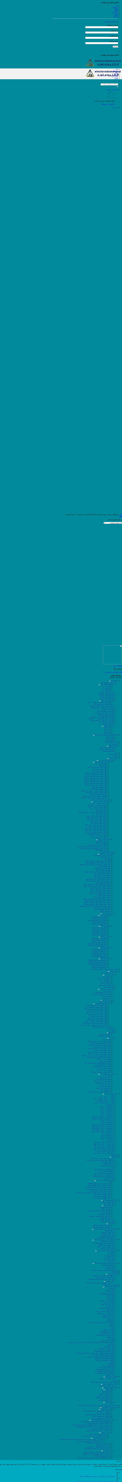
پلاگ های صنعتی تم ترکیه (103, 762)
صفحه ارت (111, 1030)
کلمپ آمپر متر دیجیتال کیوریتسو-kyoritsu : (101, 1279)
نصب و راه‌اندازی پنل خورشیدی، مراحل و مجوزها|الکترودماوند (98, 1476)
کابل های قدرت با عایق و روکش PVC (99, 1211)
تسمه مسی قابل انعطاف (103, 992)
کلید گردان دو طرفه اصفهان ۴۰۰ (104, 713)
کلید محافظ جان (109, 1346)
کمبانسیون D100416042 (99, 938)
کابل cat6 (115, 1272)
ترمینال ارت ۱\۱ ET (104, 978)
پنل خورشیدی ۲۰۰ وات (107, 1115)
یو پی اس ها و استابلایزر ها (110, 1407)
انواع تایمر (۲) (110, 1290)
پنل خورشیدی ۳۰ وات (107, 1122)
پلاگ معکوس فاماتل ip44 (103, 868)
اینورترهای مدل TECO (107, 1301)
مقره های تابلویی (109, 726)
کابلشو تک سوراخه (105, 1034)
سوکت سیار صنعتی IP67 (99, 837)
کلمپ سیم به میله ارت (103, 1070)
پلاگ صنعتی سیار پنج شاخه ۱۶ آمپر (96, 772)
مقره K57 (107, 731)
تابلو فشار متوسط (108, 751)
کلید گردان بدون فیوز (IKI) (102, 704)
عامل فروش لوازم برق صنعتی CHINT (106, 1239)
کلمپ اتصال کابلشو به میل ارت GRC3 (98, 1057)
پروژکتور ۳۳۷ (106, 1391)
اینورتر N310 (110, 1297)
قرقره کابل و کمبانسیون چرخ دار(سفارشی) (93, 848)
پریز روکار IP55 (106, 857)
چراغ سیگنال (110, 1310)
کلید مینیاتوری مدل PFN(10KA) (104, 1351)
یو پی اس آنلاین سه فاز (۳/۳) (98, 1434)
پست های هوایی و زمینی (106, 749)
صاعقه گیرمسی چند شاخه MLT (104, 1175)
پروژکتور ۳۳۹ (106, 1393)
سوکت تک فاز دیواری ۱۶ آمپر (97, 807)
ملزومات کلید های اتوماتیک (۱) (104, 1371)
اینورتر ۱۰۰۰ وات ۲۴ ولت (106, 1097)
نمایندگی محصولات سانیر (110, 1384)
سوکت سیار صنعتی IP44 (99, 836)
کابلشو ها (111, 1032)
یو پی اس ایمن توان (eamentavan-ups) (102, 1420)
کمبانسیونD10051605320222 (97, 946)
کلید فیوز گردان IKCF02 (106, 695)
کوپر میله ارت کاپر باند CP (102, 1081)
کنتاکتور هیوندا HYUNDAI (106, 1238)
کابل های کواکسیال (104, 1214)
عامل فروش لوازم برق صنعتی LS (107, 1250)
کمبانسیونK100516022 (99, 922)
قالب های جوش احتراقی (103, 1003)
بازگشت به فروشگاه (107, 104)
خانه (117, 6)
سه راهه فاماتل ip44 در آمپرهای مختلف (98, 879)
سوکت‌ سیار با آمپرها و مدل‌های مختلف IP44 (104, 969)
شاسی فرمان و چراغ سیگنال (105, 1335)
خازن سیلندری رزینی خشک (105, 1313)
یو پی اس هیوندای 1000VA (102, 1456)
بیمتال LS (111, 1254)
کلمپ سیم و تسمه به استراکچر (101, 1072)
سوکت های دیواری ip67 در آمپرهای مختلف (97, 904)
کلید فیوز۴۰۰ (106, 689)
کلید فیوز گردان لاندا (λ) (107, 698)
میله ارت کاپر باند (105, 1084)
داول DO (108, 1075)
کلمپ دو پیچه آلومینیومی (103, 1065)
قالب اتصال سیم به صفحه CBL (97, 1019)
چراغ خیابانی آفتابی (105, 1400)
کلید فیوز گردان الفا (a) (107, 697)
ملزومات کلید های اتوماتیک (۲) (104, 1373)
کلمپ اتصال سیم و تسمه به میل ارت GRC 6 (97, 1056)
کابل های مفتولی (105, 1218)
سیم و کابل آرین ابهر (108, 1201)
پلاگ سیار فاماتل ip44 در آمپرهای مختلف (98, 861)
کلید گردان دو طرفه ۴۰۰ (106, 709)
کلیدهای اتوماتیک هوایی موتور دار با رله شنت (100, 1357)
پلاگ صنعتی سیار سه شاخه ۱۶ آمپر (96, 783)
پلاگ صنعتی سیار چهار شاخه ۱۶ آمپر (95, 778)
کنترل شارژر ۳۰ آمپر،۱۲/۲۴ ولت (104, 1147)
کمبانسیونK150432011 (99, 953)
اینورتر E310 (110, 1292)
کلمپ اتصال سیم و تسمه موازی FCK (99, 1189)
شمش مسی (114, 1155)
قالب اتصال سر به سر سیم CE (97, 1014)
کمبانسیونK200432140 (99, 965)
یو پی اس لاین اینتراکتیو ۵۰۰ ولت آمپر (99, 1447)
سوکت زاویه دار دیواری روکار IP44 (96, 828)
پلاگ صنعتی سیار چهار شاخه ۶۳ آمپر (95, 781)
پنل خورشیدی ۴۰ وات (107, 1133)
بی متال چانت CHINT (107, 1241)
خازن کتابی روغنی (108, 1315)
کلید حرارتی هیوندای (108, 1234)
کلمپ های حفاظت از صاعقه (105, 1180)
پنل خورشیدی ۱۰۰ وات (107, 1108)
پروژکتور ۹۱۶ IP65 (105, 1394)
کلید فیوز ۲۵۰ (106, 688)
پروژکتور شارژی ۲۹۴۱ (103, 1398)
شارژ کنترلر (110, 1140)
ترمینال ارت (107, 976)
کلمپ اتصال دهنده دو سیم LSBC (100, 1043)
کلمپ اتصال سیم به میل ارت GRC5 (99, 1054)
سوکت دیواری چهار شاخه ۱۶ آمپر (100, 891)
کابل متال (111, 1223)
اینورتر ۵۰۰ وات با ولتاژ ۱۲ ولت (104, 1102)
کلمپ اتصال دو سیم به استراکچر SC (99, 1045)
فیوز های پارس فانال (107, 1340)
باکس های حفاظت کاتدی (106, 985)
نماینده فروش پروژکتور (111, 1387)
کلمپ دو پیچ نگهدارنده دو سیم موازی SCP (97, 1063)
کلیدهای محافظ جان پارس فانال (104, 1358)
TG (109, 1403)
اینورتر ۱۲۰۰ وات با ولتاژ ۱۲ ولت (104, 1099)
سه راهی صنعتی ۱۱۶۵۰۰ (99, 803)
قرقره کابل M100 (101, 841)
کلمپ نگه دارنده (109, 1178)
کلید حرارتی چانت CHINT (106, 1245)
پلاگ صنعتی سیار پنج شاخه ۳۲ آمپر (96, 774)
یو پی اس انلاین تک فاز (100, 1438)
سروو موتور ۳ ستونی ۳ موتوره (101, 1429)
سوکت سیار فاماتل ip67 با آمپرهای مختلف (97, 902)
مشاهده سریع (117, 665)
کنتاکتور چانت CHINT (107, 1248)
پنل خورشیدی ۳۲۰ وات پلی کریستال (103, 1126)
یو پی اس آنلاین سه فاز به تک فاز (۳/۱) (95, 1436)
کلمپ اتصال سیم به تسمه (102, 1050)
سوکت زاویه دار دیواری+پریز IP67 (96, 832)
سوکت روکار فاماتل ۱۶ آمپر (102, 897)
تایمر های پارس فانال (107, 1304)
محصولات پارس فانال (111, 1286)
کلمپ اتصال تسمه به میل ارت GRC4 (99, 1041)
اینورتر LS (111, 1252)
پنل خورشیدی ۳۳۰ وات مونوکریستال (102, 1129)
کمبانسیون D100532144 (99, 942)
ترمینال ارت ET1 (105, 980)
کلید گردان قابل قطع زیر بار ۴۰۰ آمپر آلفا (101, 718)
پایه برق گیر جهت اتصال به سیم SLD (102, 1158)
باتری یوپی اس (113, 744)
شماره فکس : (113, 36)
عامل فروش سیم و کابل (110, 1200)
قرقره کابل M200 (101, 843)
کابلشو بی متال (109, 740)
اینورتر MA (111, 1295)
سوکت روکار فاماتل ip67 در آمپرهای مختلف (97, 899)
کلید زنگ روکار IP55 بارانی (102, 909)
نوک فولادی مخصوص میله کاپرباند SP (99, 1092)
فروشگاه (115, 7)
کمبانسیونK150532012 (99, 956)
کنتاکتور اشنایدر (109, 1268)
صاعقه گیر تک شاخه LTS (106, 1171)
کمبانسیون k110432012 (99, 931)
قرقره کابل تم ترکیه (104, 839)
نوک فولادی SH (106, 1090)
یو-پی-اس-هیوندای (108, 1450)
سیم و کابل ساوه (109, 1205)
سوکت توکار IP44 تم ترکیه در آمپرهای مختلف (92, 812)
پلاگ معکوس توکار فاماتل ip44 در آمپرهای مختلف (95, 864)
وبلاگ (116, 9)
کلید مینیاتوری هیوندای (107, 1236)
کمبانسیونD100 (105, 937)
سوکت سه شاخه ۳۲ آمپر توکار (97, 834)
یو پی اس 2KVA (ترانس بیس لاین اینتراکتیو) (97, 1454)
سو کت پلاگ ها (113, 758)
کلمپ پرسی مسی (105, 1061)
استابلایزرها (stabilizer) (107, 1409)
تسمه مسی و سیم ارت (107, 989)
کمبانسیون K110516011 (99, 933)
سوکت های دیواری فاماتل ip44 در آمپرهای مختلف (95, 906)
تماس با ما (115, 13)
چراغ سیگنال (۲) (113, 754)
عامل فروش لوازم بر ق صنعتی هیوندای (105, 1229)
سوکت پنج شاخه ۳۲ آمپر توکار (101, 799)
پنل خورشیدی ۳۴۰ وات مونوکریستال (102, 1131)
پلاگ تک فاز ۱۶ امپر (101, 763)
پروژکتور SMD (109, 1402)
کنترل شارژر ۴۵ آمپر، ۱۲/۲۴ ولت (103, 1149)
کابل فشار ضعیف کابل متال (102, 1225)
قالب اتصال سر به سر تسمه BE (97, 1012)
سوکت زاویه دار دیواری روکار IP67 (96, 830)
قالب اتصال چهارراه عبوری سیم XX (95, 1009)
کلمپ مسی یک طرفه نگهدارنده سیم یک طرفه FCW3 (94, 1192)
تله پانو (116, 753)
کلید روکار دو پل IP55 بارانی (102, 908)
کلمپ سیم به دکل (105, 1068)
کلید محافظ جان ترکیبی (107, 1348)
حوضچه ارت (110, 1028)
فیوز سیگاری (110, 1337)
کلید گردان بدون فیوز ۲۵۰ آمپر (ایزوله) (102, 706)
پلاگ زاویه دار (102, 765)
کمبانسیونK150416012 (99, 951)
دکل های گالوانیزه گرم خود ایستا (104, 1169)
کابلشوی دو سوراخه (104, 1036)
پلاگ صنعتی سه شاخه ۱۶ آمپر (97, 767)
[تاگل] (99, 684)
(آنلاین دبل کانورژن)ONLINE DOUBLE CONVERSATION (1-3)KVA (81, 1439)
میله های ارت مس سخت (103, 1088)
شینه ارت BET (106, 983)
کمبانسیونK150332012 (99, 949)
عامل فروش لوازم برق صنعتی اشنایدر (106, 1263)
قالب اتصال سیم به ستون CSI (97, 1018)
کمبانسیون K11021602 (100, 927)
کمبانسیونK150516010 (99, 955)
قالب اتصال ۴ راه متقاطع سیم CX (96, 1005)
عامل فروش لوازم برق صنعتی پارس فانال (104, 1270)
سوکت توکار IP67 (101, 814)
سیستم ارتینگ (113, 971)
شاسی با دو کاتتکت (108, 1330)
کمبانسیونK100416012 (99, 918)
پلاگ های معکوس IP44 (103, 870)
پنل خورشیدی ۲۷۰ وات (107, 1120)
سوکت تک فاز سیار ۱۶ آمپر (98, 808)
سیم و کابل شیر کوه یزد (106, 1220)
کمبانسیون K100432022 (99, 917)
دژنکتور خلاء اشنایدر (108, 1265)
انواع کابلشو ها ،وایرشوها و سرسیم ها (106, 735)
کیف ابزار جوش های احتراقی (101, 1027)
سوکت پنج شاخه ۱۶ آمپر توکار (97, 805)
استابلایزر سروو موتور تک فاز (101, 1416)
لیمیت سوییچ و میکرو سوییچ (105, 1369)
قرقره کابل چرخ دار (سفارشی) (97, 845)
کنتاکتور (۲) (110, 1364)
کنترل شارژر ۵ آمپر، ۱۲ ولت (105, 1151)
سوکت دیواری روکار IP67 (99, 821)
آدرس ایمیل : (114, 30)
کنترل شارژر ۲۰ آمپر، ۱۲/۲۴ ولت (103, 1146)
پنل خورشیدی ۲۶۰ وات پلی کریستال (103, 1117)
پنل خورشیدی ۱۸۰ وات (107, 1111)
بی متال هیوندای (109, 1230)
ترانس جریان (110, 1306)
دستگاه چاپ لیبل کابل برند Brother (103, 1275)
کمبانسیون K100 (105, 915)
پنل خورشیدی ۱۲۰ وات (107, 1110)
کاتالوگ (116, 11)
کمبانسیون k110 (106, 926)
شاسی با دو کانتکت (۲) (107, 1331)
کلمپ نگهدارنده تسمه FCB (102, 1196)
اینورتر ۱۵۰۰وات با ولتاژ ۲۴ (105, 1101)
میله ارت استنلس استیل (103, 1083)
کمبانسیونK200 (105, 958)
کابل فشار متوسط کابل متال (101, 1227)
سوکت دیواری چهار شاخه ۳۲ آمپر (100, 893)
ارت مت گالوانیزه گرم (107, 973)
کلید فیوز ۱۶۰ (106, 686)
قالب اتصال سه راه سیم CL (113, 672)
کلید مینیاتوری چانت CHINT (105, 1247)
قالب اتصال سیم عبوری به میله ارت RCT (94, 1025)
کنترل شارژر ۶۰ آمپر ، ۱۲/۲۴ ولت (103, 1153)
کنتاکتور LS (110, 1261)
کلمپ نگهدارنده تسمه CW (102, 1194)
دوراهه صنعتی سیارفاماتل (102, 877)
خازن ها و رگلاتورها (108, 1317)
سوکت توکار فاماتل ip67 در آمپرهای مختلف (97, 886)
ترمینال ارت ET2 (105, 982)
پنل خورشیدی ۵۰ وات (107, 1137)
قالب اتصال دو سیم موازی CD (97, 1010)
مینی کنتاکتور (110, 1375)
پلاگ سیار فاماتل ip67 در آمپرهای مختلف (98, 863)
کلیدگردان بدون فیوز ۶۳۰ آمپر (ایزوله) (102, 720)
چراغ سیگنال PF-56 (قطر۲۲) (105, 1311)
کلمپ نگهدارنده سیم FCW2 (102, 1198)
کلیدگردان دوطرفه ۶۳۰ (107, 724)
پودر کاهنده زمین (109, 987)
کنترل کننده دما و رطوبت (106, 1378)
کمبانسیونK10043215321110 (97, 920)
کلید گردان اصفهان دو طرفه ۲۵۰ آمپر (99, 702)
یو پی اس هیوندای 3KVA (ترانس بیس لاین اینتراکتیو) (94, 1457)
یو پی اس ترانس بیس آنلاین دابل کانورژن (90, 1441)
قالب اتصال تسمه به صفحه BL (97, 1007)
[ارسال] (117, 86)
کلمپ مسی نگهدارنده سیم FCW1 (100, 1191)
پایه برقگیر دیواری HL (107, 1162)
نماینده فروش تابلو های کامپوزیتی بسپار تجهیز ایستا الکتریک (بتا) (98, 1405)
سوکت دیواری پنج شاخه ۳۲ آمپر (101, 890)
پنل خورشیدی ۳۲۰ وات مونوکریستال (102, 1128)
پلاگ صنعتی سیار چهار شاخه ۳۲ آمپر (95, 780)
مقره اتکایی (107, 733)
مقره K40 (107, 727)
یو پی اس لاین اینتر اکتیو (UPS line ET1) (98, 1443)
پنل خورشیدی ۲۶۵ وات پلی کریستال (103, 1119)
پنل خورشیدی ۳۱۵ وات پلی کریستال (103, 1124)
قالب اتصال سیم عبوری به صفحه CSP (95, 1023)
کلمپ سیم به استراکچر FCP (102, 1066)
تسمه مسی (107, 991)
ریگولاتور (111, 1324)
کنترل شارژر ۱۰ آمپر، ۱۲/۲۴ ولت (103, 1142)
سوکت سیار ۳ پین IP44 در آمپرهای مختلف (97, 900)
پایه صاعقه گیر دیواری (107, 1166)
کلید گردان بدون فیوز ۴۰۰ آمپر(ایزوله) (102, 707)
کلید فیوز (111, 1344)
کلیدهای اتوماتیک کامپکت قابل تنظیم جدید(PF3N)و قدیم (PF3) (95, 1353)
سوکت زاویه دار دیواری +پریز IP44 (96, 825)
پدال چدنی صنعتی (108, 1302)
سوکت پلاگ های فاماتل (107, 854)
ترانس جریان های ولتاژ (107, 1308)
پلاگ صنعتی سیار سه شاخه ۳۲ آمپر (96, 785)
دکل (113, 1167)
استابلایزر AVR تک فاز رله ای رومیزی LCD (97, 1411)
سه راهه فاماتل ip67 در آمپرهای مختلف (98, 881)
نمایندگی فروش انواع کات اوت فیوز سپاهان (104, 1382)
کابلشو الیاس (110, 738)
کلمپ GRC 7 (106, 1039)
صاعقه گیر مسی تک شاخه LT (105, 1173)
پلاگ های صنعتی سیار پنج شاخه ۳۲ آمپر (94, 796)
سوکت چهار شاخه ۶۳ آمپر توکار (97, 819)
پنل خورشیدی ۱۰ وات (107, 1106)
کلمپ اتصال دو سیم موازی (102, 1047)
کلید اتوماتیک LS (109, 1256)
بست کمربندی (109, 736)
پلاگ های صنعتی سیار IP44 (98, 794)
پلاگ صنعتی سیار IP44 (100, 769)
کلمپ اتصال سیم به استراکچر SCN (99, 1048)
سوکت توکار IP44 (101, 810)
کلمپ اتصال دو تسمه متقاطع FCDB (99, 1183)
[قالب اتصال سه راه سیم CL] (112, 664)
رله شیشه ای (110, 1321)
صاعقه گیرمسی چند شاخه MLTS (103, 1176)
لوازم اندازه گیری (112, 1274)
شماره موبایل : (113, 41)
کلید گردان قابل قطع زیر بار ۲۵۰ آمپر (102, 717)
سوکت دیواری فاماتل (104, 895)
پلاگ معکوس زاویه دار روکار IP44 (96, 792)
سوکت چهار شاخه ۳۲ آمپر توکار (97, 817)
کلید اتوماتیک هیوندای (107, 1232)
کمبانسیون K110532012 (99, 935)
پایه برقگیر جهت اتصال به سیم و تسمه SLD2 (100, 1160)
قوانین (116, 15)
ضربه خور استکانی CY (103, 1079)
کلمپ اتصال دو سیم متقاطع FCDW (99, 1185)
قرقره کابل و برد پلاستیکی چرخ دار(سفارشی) (92, 846)
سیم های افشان (105, 1207)
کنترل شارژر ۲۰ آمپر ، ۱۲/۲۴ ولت (103, 1144)
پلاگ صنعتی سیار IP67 (100, 771)
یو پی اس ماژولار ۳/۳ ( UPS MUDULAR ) (97, 1448)
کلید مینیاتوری (110, 1266)
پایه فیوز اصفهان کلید (107, 682)
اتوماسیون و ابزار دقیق (107, 747)
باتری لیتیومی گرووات (111, 742)
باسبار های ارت (109, 974)
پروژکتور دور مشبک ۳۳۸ (103, 1396)
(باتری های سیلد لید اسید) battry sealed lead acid (96, 1421)
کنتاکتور (111, 1362)
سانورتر (115, 756)
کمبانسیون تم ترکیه (108, 913)
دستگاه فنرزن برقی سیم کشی (104, 1277)
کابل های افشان (105, 1209)
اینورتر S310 (110, 1299)
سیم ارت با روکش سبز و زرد (101, 994)
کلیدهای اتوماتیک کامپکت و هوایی (104, 1355)
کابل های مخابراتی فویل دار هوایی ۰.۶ (99, 1216)
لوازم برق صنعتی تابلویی (110, 1284)
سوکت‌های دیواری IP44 (103, 882)
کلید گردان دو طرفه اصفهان (105, 711)
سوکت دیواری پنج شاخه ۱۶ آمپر (101, 888)
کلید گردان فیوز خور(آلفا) (106, 715)
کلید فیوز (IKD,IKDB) (107, 684)
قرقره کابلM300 (101, 850)
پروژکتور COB (109, 1389)
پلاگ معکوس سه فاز (104, 866)
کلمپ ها (111, 1037)
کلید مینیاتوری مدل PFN (106, 1349)
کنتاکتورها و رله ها (108, 1366)
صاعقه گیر (114, 1157)
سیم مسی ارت (106, 998)
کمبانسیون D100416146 (99, 940)
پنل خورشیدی (110, 1104)
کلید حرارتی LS (109, 1257)
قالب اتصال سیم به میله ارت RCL (96, 1021)
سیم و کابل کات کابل (107, 1221)
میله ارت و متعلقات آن (107, 1074)
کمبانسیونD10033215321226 (97, 944)
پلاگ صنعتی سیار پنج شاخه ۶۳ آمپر (96, 776)
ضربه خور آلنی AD (105, 1077)
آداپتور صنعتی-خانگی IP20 (102, 855)
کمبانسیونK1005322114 (99, 924)
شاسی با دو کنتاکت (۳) (107, 1333)
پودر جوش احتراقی (105, 1001)
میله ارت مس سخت (104, 1086)
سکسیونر (111, 1326)
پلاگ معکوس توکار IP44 (99, 787)
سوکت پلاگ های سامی (107, 852)
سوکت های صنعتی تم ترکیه (102, 801)
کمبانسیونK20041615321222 (97, 962)
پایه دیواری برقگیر (108, 1164)
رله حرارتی (110, 1319)
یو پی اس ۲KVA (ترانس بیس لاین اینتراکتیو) (97, 1452)
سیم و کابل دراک (109, 1203)
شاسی (112, 1328)
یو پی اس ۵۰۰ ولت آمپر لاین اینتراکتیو (99, 1430)
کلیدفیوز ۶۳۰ (106, 691)
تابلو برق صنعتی (113, 745)
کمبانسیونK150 (105, 947)
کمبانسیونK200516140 (99, 967)
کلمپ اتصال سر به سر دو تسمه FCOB (98, 1187)
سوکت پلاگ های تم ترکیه (106, 760)
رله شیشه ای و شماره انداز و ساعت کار (101, 1322)
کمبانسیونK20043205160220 (97, 964)
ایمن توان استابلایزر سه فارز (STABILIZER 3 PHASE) (93, 1427)
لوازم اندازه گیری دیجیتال (106, 1367)
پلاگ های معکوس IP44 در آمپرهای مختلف (97, 872)
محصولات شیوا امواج (111, 1376)
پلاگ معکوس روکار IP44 (99, 789)
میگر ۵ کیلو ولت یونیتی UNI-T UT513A (98, 1283)
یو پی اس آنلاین (106, 1432)
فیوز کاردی (110, 1339)
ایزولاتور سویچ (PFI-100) (106, 1293)
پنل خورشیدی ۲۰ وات (107, 1113)
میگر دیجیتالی (110, 1281)
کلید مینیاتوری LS (108, 1259)
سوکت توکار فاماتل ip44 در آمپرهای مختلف (97, 884)
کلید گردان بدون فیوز (107, 700)
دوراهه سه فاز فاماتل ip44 (102, 873)
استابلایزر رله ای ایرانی (103, 1412)
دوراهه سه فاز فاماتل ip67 (102, 875)
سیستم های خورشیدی (111, 1093)
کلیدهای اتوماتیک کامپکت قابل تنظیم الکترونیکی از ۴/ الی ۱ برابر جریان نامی (90, 1342)
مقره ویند (115, 1380)
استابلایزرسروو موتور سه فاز (101, 1418)
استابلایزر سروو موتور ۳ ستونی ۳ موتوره (98, 1414)
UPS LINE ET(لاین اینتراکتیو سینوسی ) (98, 1423)
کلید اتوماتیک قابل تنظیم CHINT (104, 1243)
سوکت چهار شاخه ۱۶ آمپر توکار (97, 816)
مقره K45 (107, 729)
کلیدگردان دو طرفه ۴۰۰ (106, 722)
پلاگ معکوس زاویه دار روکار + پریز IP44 (94, 790)
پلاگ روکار (107, 859)
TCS (109, 1182)
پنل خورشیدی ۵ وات (108, 1135)
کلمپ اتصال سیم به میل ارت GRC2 (99, 1052)
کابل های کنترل (106, 1212)
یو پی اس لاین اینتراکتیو (103, 1445)
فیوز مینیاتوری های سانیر (106, 1385)
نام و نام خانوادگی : (112, 25)
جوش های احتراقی (108, 1000)
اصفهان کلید (114, 680)
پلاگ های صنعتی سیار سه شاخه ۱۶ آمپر (94, 798)
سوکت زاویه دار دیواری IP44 (98, 827)
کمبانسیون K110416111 (99, 929)
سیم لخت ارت (106, 996)
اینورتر (112, 1095)
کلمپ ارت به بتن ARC (103, 1059)
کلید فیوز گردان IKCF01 (106, 693)
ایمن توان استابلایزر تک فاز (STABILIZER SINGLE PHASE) (92, 1425)
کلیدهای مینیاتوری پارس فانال (105, 1360)
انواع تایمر (111, 1288)
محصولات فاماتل (105, 911)
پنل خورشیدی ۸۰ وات (107, 1138)
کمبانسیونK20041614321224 (97, 960)
